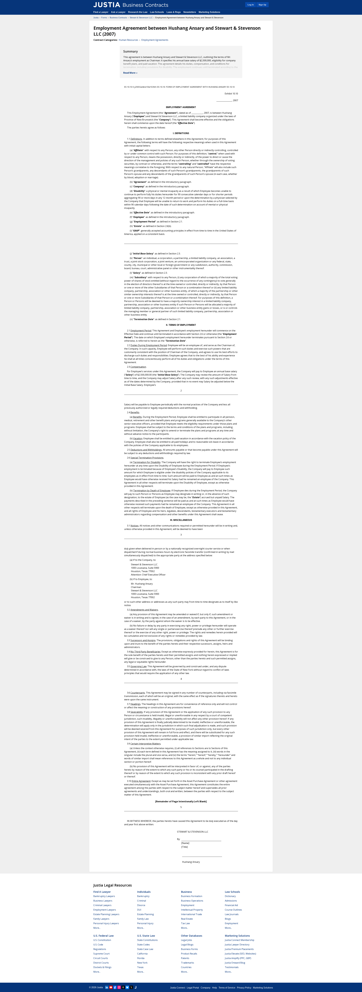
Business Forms (189, 949)
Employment (187, 905)
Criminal (141, 900)
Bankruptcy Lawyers (104, 896)
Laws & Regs (174, 12)
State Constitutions (147, 940)
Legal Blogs (187, 944)
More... (96, 927)
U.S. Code (98, 944)
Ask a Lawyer (118, 12)
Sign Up (262, 5)
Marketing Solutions (209, 12)
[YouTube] (111, 987)
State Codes (143, 944)
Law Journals (232, 914)
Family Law (143, 918)
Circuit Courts (100, 958)
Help (214, 987)
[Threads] (123, 987)
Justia (96, 17)
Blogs (228, 918)
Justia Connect (177, 987)
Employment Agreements (154, 39)
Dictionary (230, 896)
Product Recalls (189, 953)
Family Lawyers (101, 918)
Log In (251, 5)
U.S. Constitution (102, 940)
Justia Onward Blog (235, 962)
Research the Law (137, 12)
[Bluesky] (127, 987)
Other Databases (191, 935)
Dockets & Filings (102, 967)
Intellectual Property (192, 909)
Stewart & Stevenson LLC (141, 17)
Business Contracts (118, 17)
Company (205, 987)
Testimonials (232, 967)
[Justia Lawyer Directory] (135, 987)
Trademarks (187, 962)
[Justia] (106, 4)
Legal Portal (193, 987)
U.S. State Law (146, 935)
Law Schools (157, 12)
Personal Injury (145, 923)
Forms (104, 17)
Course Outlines (233, 909)
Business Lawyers (102, 900)
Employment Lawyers (104, 909)
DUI (139, 909)
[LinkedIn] (106, 987)
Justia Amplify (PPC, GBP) (238, 958)
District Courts (101, 962)
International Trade (191, 914)
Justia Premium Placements (239, 949)
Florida (140, 958)
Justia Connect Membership (239, 940)
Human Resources (128, 39)
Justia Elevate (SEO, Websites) (240, 953)
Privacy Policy (244, 987)
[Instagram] (119, 987)
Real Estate (187, 918)
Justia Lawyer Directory (237, 944)
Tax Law (185, 923)
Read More (129, 72)
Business (186, 891)
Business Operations (192, 900)
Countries (186, 967)
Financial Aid (231, 905)
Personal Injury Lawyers (106, 923)
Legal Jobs (186, 940)
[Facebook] (115, 987)
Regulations (99, 949)
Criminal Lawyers (102, 905)
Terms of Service (227, 987)
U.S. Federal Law (103, 935)
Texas (140, 967)
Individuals (144, 891)
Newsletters (189, 12)
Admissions (231, 900)
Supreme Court (101, 953)
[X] (131, 987)
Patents (185, 958)
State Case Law (145, 949)
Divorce (141, 905)
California (142, 953)
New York (142, 962)
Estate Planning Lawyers (106, 914)
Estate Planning (145, 914)
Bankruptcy (143, 896)
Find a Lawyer (100, 12)
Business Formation (191, 896)
